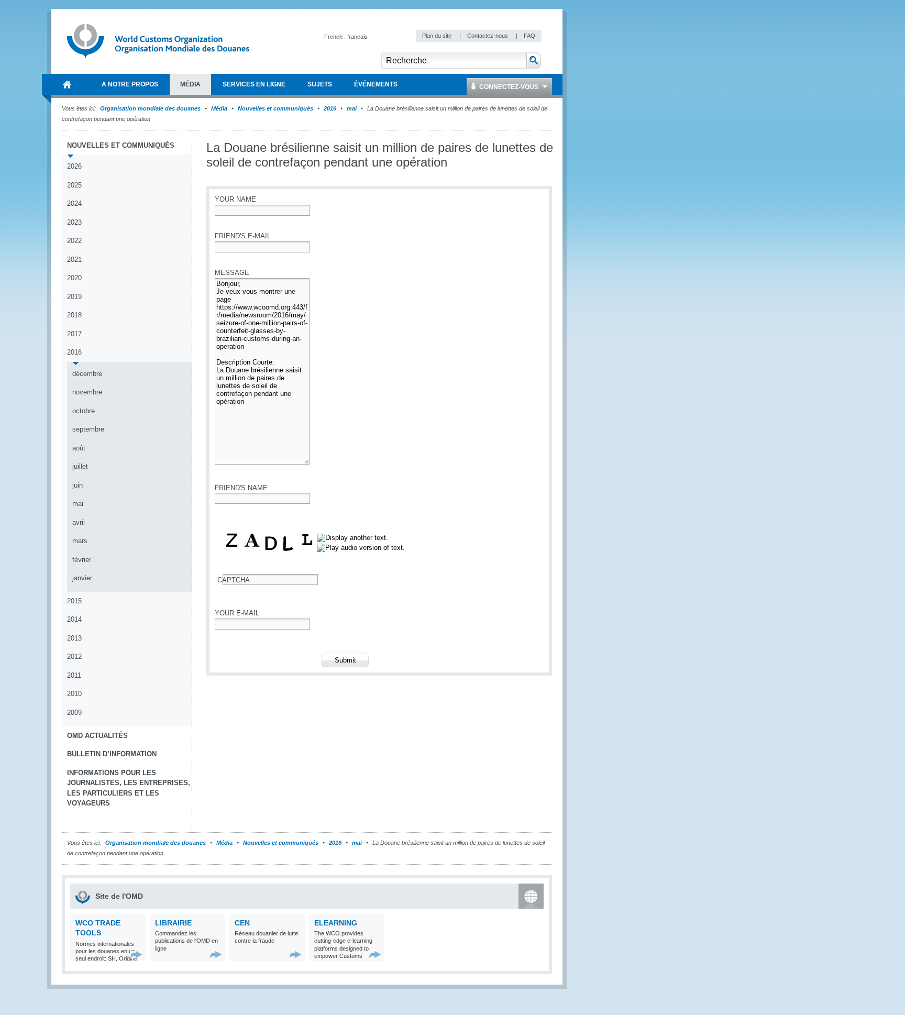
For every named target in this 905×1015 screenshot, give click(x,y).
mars (79, 541)
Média (219, 108)
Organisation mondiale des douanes (150, 108)
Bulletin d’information (112, 754)
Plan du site (437, 35)
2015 (74, 601)
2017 (74, 334)
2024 (74, 203)
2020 (74, 278)
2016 (330, 108)
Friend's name (241, 488)
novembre (87, 392)
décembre (87, 374)
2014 (74, 619)
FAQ (529, 35)
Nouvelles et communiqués (275, 108)
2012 (74, 656)
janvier (82, 578)
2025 (74, 185)
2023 (74, 222)
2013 (74, 638)
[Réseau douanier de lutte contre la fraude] (295, 954)
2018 (74, 315)
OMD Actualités (97, 736)
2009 (74, 712)
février (81, 560)
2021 (74, 259)
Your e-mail (237, 613)
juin (77, 485)
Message (232, 273)
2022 (74, 241)
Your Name (235, 199)
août (78, 448)
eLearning (335, 923)
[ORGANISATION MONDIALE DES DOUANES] (67, 84)
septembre (88, 429)
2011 (74, 675)
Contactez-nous (488, 35)
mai (352, 108)
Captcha (233, 580)
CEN (242, 923)
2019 (74, 297)
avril (78, 522)
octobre (83, 411)
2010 (74, 694)
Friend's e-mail (243, 236)
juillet (80, 466)
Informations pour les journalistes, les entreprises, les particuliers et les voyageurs (128, 788)
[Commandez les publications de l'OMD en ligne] (216, 954)
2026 (74, 166)
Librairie (173, 923)
